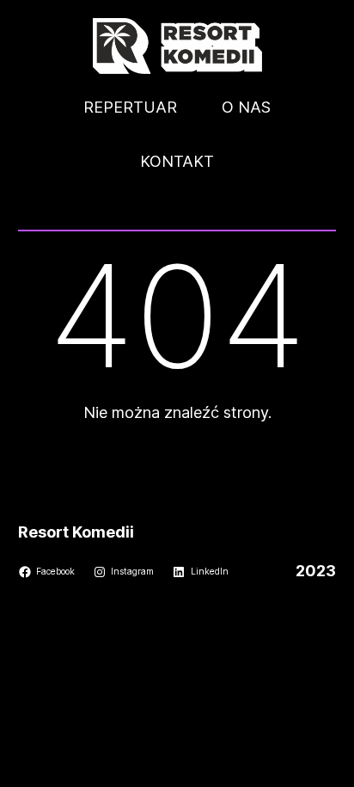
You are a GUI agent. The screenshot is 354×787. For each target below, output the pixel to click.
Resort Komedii (76, 532)
